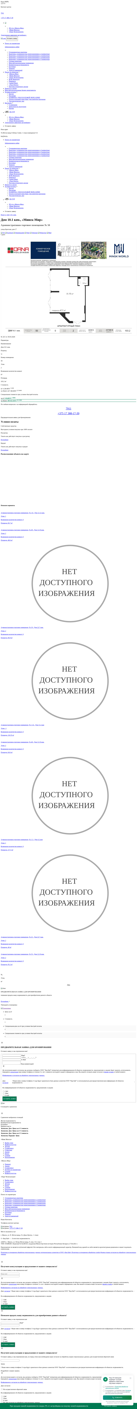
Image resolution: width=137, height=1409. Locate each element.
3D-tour (7, 1146)
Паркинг (12, 68)
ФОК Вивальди (14, 79)
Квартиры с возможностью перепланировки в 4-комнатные (29, 57)
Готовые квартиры (15, 61)
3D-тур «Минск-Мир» (16, 28)
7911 (2, 13)
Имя (23, 1055)
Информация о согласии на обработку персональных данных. (23, 1075)
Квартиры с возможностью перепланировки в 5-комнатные (29, 59)
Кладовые (12, 67)
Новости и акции (11, 88)
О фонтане (8, 1150)
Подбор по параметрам (13, 1170)
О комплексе (9, 1148)
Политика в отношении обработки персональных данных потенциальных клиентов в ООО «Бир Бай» (36, 1252)
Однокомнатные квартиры (18, 52)
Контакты (8, 103)
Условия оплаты (10, 92)
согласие (5, 1083)
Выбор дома (9, 1143)
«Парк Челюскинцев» (16, 32)
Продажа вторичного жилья (18, 86)
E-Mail (23, 1060)
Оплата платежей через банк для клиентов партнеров (27, 99)
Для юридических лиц (16, 101)
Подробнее (4, 440)
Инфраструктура (10, 1145)
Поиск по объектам (11, 72)
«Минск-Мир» (14, 74)
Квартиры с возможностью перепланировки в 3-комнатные (29, 56)
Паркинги (12, 81)
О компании (13, 105)
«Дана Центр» (14, 85)
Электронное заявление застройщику (14, 35)
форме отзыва (109, 1072)
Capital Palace (13, 83)
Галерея (7, 1155)
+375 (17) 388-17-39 (16, 1228)
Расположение (10, 1157)
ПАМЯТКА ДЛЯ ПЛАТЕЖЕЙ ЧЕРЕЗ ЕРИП (24, 97)
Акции (7, 1152)
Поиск (7, 1154)
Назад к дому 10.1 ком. (8, 215)
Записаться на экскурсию (17, 106)
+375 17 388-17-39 (7, 18)
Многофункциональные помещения (21, 63)
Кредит (11, 94)
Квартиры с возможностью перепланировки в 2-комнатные (29, 54)
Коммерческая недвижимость (19, 65)
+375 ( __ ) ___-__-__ (28, 1057)
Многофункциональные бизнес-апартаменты (20, 90)
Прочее (11, 108)
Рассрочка (12, 96)
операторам (14, 1072)
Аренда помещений (15, 70)
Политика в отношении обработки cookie (86, 1252)
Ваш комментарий (27, 1064)
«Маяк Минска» (14, 30)
